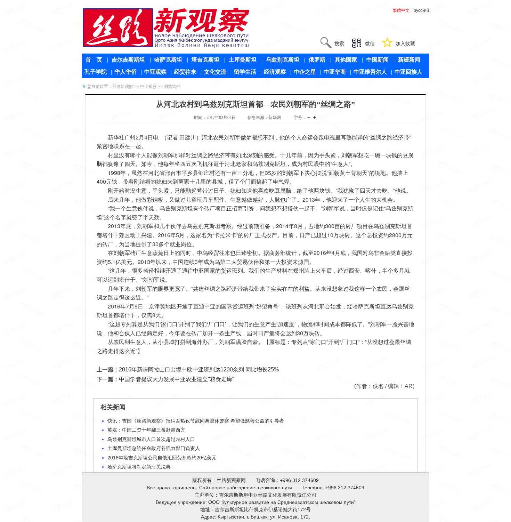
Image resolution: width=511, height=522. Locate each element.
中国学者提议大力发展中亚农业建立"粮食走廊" (176, 379)
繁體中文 (401, 10)
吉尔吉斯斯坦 (128, 60)
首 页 (94, 60)
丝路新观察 (122, 86)
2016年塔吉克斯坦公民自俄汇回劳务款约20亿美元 (162, 457)
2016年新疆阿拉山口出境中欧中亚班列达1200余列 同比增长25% (199, 369)
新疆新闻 (409, 60)
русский (421, 10)
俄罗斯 (317, 60)
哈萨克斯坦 (168, 60)
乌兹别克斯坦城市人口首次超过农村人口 (151, 439)
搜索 (339, 43)
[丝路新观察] (166, 27)
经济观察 (275, 72)
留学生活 (245, 72)
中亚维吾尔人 (370, 72)
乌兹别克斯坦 (282, 60)
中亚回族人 (408, 72)
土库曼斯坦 (243, 60)
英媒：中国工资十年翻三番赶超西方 (146, 430)
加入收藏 (405, 43)
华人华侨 (125, 72)
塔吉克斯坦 (205, 60)
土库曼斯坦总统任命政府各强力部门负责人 (153, 448)
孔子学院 (95, 72)
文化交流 (215, 72)
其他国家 (346, 60)
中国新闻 (377, 60)
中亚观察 (155, 72)
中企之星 (305, 72)
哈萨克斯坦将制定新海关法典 (139, 466)
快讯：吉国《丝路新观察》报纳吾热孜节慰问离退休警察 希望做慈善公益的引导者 (195, 421)
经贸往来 (185, 72)
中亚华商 (335, 72)
